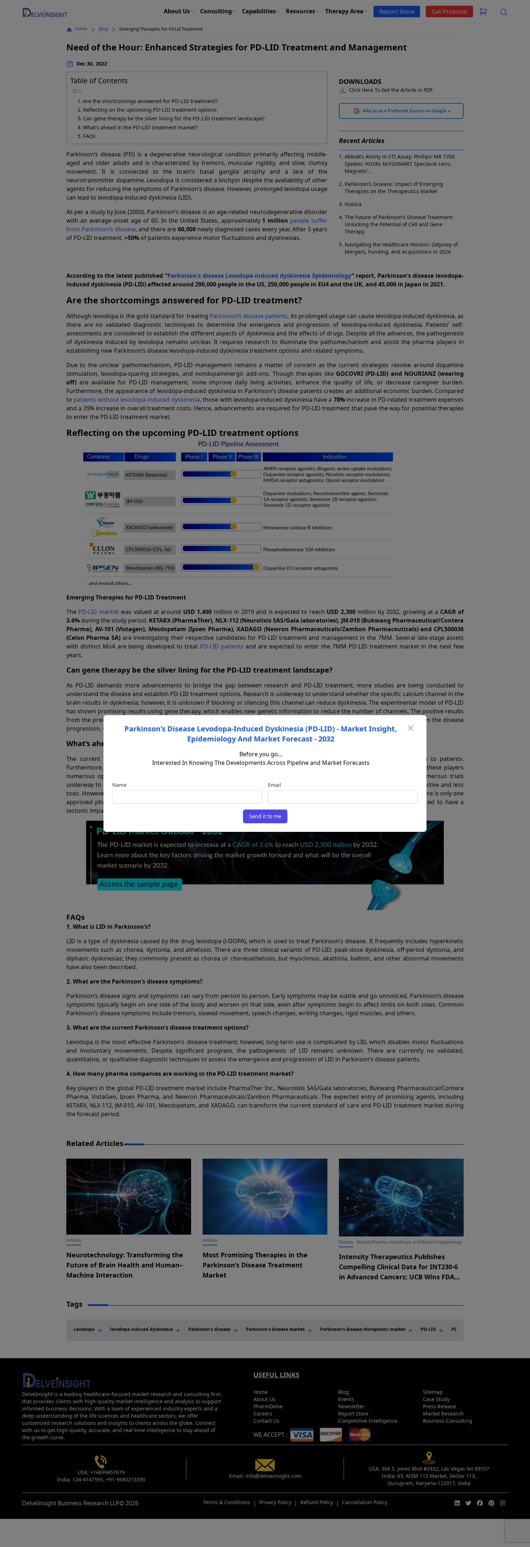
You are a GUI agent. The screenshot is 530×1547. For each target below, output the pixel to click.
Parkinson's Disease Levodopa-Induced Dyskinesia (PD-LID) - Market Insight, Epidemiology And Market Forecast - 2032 (260, 734)
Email (274, 784)
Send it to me (265, 816)
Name (119, 784)
